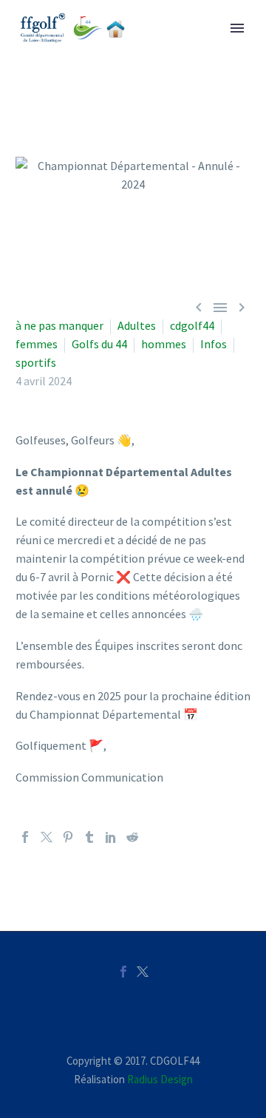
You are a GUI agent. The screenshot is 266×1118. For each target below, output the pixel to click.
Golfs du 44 (99, 343)
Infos (213, 343)
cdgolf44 (192, 325)
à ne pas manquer (59, 325)
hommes (163, 343)
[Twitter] (46, 837)
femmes (37, 343)
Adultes (136, 325)
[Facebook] (25, 837)
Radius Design (160, 1079)
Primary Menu (237, 28)
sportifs (36, 362)
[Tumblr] (89, 837)
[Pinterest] (68, 837)
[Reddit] (132, 837)
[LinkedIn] (111, 837)
